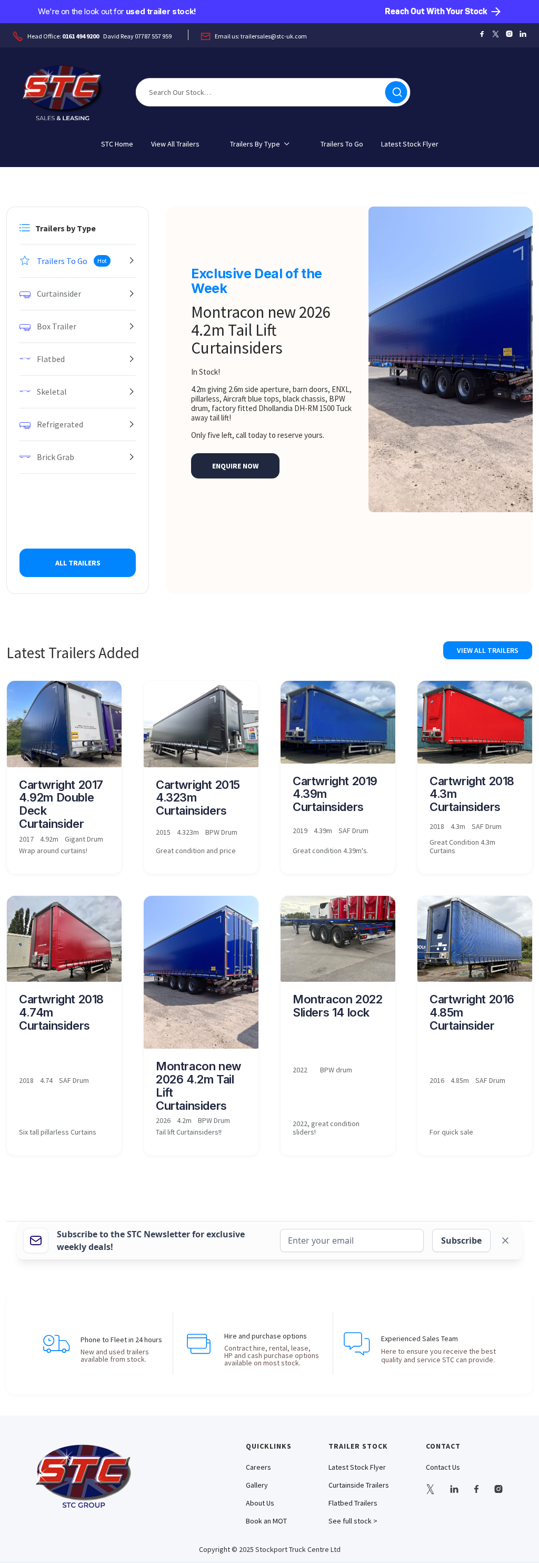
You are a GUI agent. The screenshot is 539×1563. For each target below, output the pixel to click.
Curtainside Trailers (358, 1485)
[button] (260, 143)
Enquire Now (235, 466)
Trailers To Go (342, 144)
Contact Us (443, 1467)
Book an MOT (266, 1521)
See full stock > (352, 1521)
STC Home (117, 144)
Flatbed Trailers (352, 1503)
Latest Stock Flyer (409, 144)
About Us (260, 1503)
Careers (258, 1467)
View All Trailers (175, 144)
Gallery (257, 1485)
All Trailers (78, 563)
